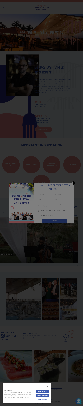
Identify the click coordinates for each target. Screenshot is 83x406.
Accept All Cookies (42, 391)
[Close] (48, 386)
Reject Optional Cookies (42, 395)
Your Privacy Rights (42, 399)
